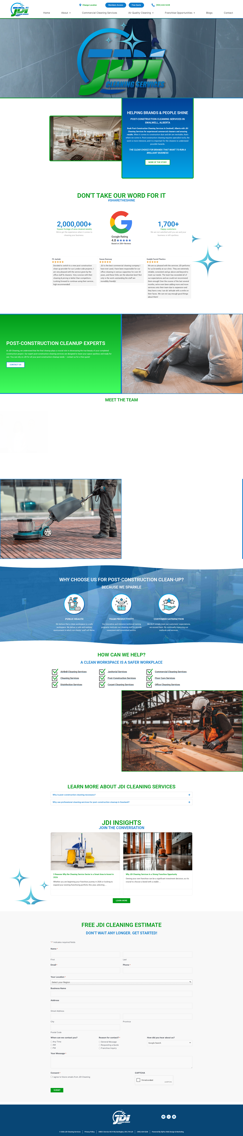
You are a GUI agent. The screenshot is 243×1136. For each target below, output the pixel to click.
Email (54, 965)
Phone (126, 965)
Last (125, 959)
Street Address (57, 1011)
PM (54, 1048)
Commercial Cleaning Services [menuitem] (99, 12)
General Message (109, 1042)
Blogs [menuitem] (209, 12)
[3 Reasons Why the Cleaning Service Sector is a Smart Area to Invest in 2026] (85, 851)
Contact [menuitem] (228, 12)
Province (127, 1021)
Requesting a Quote (110, 1045)
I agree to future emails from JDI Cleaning (71, 1077)
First (53, 959)
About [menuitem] (64, 12)
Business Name (58, 988)
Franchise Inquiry (109, 1048)
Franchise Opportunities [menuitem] (178, 12)
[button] (142, 530)
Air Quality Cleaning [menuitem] (139, 12)
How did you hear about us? (161, 1037)
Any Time (57, 1041)
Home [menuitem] (46, 12)
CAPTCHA (140, 1073)
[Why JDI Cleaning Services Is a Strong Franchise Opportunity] (157, 851)
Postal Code (56, 1032)
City (52, 1021)
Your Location (58, 977)
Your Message (58, 1053)
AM (54, 1045)
